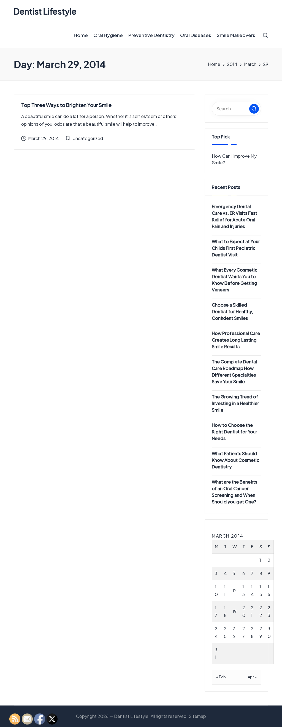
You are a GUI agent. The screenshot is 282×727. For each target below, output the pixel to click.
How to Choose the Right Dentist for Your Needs (234, 431)
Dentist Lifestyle (45, 11)
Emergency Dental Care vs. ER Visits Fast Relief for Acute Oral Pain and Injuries (234, 216)
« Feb (221, 677)
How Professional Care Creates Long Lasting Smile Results (236, 339)
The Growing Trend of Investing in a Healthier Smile (235, 403)
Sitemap (197, 716)
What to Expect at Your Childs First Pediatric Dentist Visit (236, 247)
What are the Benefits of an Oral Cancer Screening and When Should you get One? (234, 492)
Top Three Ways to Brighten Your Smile (66, 105)
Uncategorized (87, 138)
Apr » (252, 677)
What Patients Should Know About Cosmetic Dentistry (235, 460)
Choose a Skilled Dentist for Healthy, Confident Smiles (232, 311)
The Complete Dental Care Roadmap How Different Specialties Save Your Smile (234, 371)
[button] (254, 109)
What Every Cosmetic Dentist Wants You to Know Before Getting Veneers (234, 280)
